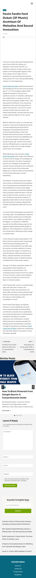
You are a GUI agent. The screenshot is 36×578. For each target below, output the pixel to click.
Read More (6, 411)
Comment (7, 432)
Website (6, 474)
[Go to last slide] (2, 387)
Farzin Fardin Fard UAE (10, 86)
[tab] (14, 415)
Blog (4, 10)
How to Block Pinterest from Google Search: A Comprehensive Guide (17, 394)
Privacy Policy (18, 572)
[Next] (33, 387)
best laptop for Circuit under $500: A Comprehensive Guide (27, 347)
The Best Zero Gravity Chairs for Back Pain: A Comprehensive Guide (9, 347)
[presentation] (18, 372)
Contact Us (18, 569)
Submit (18, 511)
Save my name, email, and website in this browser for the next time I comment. (17, 480)
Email (6, 466)
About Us (18, 566)
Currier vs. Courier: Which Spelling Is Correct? (17, 551)
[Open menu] (32, 3)
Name (6, 457)
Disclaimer (18, 575)
